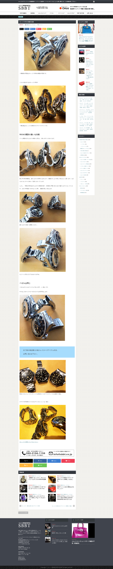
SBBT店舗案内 (23, 13)
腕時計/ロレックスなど (31, 24)
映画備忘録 (82, 192)
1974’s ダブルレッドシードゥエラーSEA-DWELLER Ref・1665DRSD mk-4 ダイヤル (65, 497)
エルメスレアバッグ (84, 170)
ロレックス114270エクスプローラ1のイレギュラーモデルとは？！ (89, 63)
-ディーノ (82, 179)
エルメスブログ (70, 13)
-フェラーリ (82, 181)
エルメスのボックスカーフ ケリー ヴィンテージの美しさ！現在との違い (59, 541)
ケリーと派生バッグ (84, 168)
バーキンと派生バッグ (84, 166)
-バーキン (83, 144)
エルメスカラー (83, 161)
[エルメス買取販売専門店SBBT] (33, 10)
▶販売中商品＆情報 (83, 139)
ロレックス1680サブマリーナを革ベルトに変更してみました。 (65, 479)
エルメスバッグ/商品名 (84, 163)
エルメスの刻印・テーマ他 (85, 159)
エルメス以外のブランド (85, 152)
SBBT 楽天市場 (80, 13)
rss (94, 1)
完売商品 (82, 155)
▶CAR (81, 177)
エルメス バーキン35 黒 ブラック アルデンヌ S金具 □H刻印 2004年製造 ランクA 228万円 (86, 124)
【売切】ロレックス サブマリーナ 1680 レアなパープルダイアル (37, 497)
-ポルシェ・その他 (83, 183)
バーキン (52, 13)
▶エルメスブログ (83, 157)
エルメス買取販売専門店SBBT (55, 567)
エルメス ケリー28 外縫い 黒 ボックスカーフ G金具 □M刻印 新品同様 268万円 (86, 129)
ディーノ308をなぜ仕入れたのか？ (89, 53)
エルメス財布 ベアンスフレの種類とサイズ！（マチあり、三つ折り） (89, 86)
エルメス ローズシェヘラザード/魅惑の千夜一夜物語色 (83, 542)
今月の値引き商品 (83, 150)
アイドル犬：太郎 (83, 190)
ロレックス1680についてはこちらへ (29, 442)
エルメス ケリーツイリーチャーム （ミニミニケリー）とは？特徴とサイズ (86, 39)
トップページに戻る (23, 512)
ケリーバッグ (61, 13)
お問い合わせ (90, 13)
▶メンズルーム (83, 185)
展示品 (62, 494)
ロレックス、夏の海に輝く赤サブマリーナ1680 (31, 505)
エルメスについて (42, 13)
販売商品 (33, 13)
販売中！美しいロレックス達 (59, 533)
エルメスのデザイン (84, 172)
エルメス (82, 141)
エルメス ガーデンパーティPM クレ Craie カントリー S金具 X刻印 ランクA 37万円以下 (86, 99)
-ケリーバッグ (83, 146)
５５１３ (40, 24)
